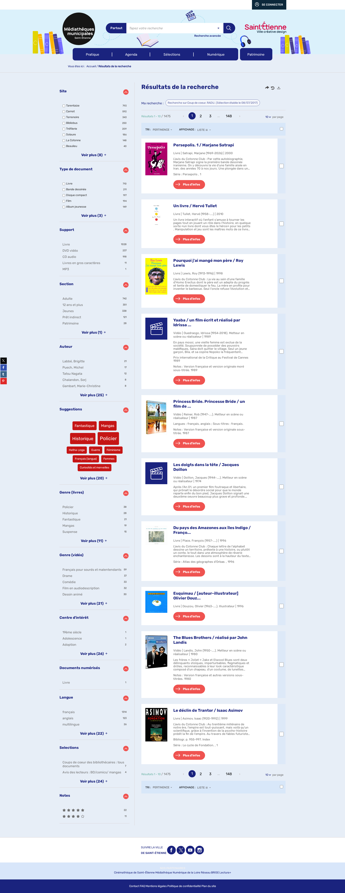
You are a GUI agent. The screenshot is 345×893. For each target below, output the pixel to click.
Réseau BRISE (210, 872)
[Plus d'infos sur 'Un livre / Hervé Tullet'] (156, 214)
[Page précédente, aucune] (184, 116)
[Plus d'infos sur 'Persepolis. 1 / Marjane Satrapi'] (156, 159)
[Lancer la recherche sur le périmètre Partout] (229, 28)
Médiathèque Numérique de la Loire (177, 872)
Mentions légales (156, 886)
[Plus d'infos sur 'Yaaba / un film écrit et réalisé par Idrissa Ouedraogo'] (156, 329)
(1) (92, 332)
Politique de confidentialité (184, 886)
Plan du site (208, 886)
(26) (92, 654)
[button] (92, 54)
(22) (92, 733)
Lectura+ (225, 872)
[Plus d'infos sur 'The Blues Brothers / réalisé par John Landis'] (156, 652)
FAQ (142, 886)
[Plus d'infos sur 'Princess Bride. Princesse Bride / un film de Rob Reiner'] (156, 417)
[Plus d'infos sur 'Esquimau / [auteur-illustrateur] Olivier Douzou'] (156, 602)
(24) (92, 781)
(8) (92, 155)
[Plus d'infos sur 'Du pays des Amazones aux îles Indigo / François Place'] (156, 535)
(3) (92, 215)
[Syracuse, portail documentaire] (78, 29)
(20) (92, 478)
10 (266, 117)
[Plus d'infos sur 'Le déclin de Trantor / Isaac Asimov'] (156, 724)
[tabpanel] (172, 453)
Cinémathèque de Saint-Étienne (134, 872)
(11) (92, 541)
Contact (134, 886)
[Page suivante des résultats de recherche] (240, 116)
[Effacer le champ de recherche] (219, 28)
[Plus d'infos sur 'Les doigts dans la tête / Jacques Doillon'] (156, 473)
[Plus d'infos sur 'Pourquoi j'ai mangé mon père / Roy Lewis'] (156, 276)
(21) (92, 603)
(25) (92, 395)
